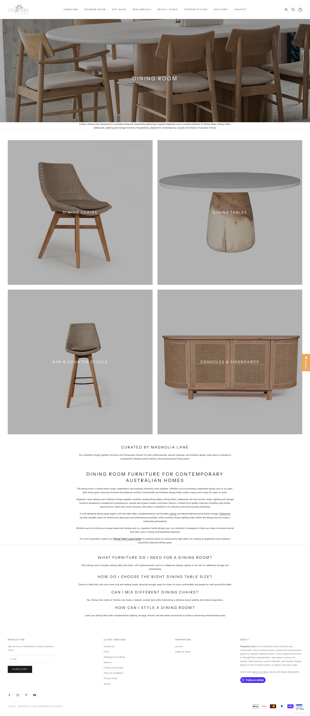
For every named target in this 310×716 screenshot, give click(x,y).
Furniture (71, 9)
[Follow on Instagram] (17, 695)
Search (107, 683)
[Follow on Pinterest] (26, 695)
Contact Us (109, 646)
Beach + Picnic (168, 9)
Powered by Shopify (50, 706)
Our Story (221, 9)
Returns (108, 662)
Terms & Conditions (114, 673)
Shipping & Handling (114, 657)
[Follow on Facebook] (9, 695)
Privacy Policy (110, 678)
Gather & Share (183, 651)
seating (172, 513)
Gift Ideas (119, 9)
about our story (260, 671)
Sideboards (224, 513)
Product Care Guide (113, 667)
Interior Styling (195, 9)
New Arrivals (142, 9)
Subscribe (19, 669)
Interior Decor (95, 9)
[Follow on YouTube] (34, 695)
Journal (178, 646)
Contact (240, 9)
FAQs (106, 651)
